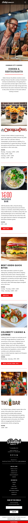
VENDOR (14, 476)
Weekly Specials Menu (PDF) (12, 363)
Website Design (11, 518)
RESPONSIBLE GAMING (14, 490)
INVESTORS (14, 486)
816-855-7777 (14, 448)
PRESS (14, 484)
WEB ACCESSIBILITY (14, 474)
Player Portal (14, 522)
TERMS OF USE (14, 470)
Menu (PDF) (8, 228)
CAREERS (14, 482)
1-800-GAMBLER (22, 461)
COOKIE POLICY (14, 472)
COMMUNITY (14, 494)
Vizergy (18, 518)
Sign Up (14, 512)
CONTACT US (14, 492)
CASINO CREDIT (14, 488)
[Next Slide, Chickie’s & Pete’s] (24, 315)
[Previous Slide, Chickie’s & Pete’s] (3, 315)
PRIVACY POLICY (14, 468)
